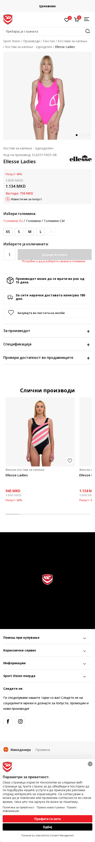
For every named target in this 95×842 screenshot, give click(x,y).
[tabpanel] (47, 96)
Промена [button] (42, 749)
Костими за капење (72, 41)
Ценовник (47, 6)
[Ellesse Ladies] (40, 431)
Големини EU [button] (13, 221)
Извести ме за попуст (26, 199)
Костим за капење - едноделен (28, 47)
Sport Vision (11, 41)
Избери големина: (19, 214)
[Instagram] (20, 721)
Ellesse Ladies (17, 475)
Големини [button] (33, 221)
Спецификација (17, 344)
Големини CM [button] (54, 221)
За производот (16, 330)
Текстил (49, 41)
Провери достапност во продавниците (38, 357)
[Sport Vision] (7, 19)
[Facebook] (8, 721)
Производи (31, 41)
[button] (47, 31)
